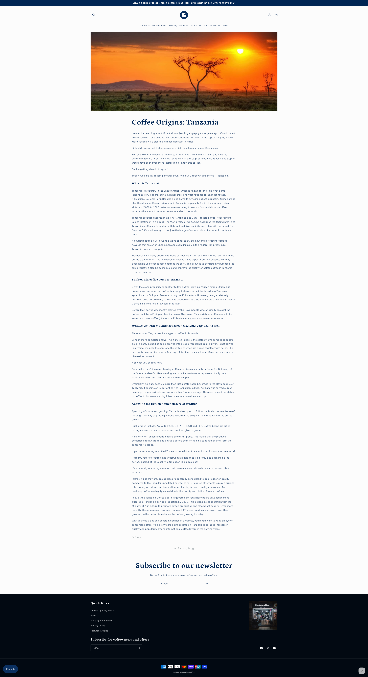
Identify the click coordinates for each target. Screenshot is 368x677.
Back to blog (186, 548)
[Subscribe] (206, 583)
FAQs (93, 615)
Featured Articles (99, 630)
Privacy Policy (98, 625)
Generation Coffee (187, 672)
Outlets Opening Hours (102, 610)
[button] (94, 15)
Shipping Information (101, 620)
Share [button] (138, 537)
